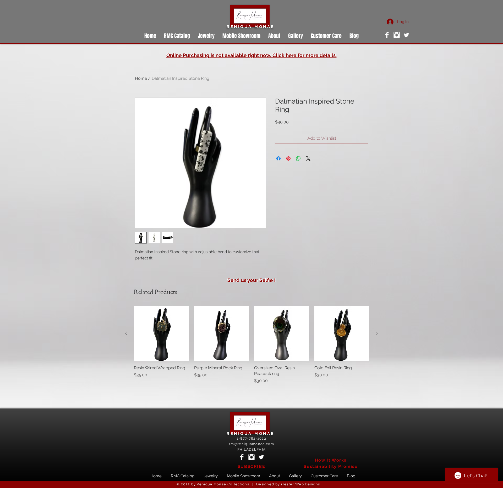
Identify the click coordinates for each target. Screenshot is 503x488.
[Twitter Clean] (406, 35)
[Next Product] (377, 333)
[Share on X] (308, 158)
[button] (295, 36)
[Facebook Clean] (387, 35)
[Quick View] (161, 333)
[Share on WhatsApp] (298, 158)
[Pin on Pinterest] (288, 158)
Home (141, 78)
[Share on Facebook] (278, 158)
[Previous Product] (126, 333)
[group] (251, 345)
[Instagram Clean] (396, 35)
